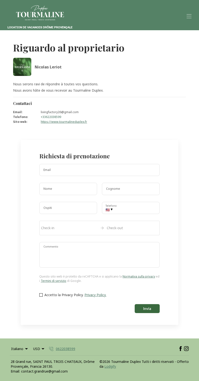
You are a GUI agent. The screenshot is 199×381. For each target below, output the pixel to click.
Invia (147, 309)
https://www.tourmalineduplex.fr (64, 122)
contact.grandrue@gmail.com (44, 371)
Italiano (17, 348)
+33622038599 (51, 117)
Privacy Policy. (95, 295)
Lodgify (110, 366)
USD (36, 348)
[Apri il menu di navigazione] (189, 16)
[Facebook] (180, 349)
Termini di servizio (53, 281)
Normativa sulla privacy (139, 276)
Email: (15, 371)
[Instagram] (186, 349)
